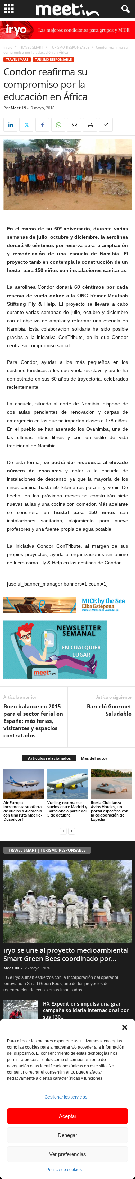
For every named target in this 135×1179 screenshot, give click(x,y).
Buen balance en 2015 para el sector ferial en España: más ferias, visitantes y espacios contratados (33, 721)
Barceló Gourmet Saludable (109, 710)
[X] (26, 125)
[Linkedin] (10, 125)
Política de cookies (64, 1169)
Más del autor (94, 758)
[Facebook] (42, 125)
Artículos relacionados (49, 758)
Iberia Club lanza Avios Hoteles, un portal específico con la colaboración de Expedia (109, 811)
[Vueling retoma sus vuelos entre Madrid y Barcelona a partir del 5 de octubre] (67, 784)
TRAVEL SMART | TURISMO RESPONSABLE (47, 850)
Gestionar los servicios (66, 1097)
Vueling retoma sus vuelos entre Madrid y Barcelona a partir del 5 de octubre (67, 809)
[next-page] (71, 831)
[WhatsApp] (58, 125)
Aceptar (67, 1116)
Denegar (67, 1135)
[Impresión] (90, 125)
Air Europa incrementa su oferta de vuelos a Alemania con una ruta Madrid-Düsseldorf (22, 811)
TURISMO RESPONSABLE (69, 47)
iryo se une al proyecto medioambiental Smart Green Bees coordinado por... (66, 954)
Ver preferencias (67, 1154)
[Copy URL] (106, 125)
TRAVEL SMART (31, 47)
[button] (124, 1027)
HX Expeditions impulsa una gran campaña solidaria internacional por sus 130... (86, 1010)
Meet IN (18, 107)
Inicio (7, 47)
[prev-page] (63, 831)
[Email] (74, 125)
